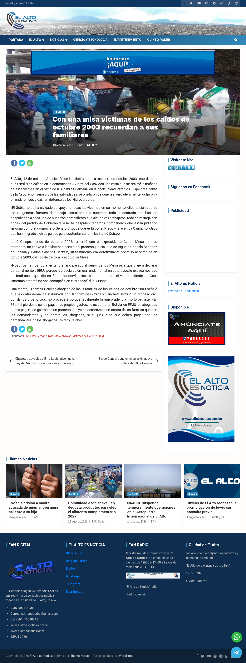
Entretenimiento (127, 40)
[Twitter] (22, 163)
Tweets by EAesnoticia (183, 291)
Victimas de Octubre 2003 (88, 336)
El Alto (35, 40)
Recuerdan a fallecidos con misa (51, 336)
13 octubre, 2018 (63, 145)
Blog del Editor (76, 561)
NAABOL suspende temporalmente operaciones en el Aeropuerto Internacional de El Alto (151, 509)
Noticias (57, 40)
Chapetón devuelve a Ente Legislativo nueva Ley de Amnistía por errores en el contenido (45, 361)
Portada (16, 40)
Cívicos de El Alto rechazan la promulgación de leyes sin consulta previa (211, 507)
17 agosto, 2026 (196, 517)
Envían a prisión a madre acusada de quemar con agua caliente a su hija (33, 507)
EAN (80, 145)
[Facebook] (14, 163)
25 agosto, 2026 (18, 517)
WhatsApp (73, 576)
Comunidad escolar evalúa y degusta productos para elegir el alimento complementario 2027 (93, 509)
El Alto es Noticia (41, 656)
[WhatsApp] (30, 163)
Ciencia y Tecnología (90, 40)
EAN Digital (98, 521)
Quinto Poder (158, 40)
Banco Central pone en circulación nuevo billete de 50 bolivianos (125, 361)
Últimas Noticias (22, 459)
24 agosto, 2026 (137, 521)
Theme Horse (80, 656)
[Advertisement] (201, 243)
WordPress (126, 656)
